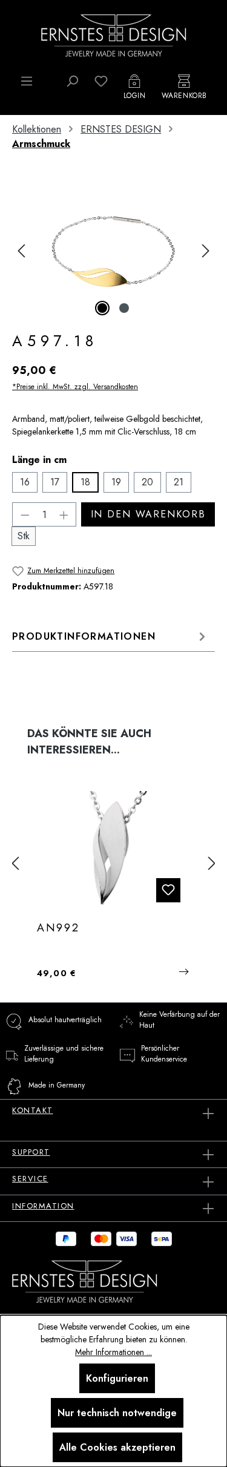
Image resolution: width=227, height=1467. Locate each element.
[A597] (113, 251)
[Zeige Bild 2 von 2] (124, 308)
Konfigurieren (117, 1378)
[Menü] (26, 81)
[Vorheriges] (21, 251)
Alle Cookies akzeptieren (117, 1447)
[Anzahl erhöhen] (64, 514)
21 (178, 482)
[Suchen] (72, 81)
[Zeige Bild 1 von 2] (102, 308)
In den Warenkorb (148, 514)
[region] (113, 251)
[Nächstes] (206, 251)
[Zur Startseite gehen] (113, 34)
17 (54, 482)
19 (116, 482)
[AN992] (113, 851)
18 (85, 482)
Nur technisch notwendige (117, 1413)
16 (25, 482)
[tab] (110, 636)
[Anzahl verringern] (25, 514)
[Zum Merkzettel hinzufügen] (168, 890)
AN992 (58, 928)
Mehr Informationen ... (113, 1352)
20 (147, 482)
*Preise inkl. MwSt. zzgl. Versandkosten (75, 386)
